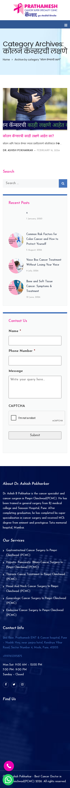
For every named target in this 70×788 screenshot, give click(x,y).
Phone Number (22, 351)
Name (15, 331)
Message (16, 371)
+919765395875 (12, 656)
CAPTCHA (17, 406)
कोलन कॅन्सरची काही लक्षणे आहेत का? (28, 136)
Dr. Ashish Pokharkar (18, 150)
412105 (35, 643)
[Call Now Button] (9, 766)
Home (6, 59)
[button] (8, 779)
